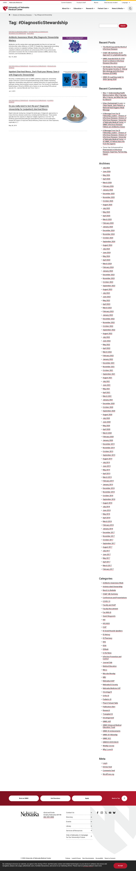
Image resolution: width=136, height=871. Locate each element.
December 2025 (109, 194)
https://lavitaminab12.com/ (113, 103)
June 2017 (107, 554)
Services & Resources (74, 831)
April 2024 (106, 260)
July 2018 (106, 507)
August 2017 (107, 547)
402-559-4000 (48, 817)
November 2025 (109, 197)
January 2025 (108, 227)
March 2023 (107, 308)
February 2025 (108, 223)
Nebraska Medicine (15, 2)
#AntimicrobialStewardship (38, 31)
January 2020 (108, 440)
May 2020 (106, 426)
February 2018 (108, 525)
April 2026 (106, 179)
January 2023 (108, 315)
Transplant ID (108, 714)
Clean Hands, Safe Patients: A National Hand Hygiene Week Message (114, 107)
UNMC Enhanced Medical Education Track (112, 726)
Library (68, 826)
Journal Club (107, 662)
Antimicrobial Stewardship (112, 587)
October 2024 (108, 238)
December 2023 (109, 275)
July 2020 (106, 418)
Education (77, 8)
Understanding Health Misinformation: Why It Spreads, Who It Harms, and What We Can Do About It (115, 96)
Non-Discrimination (88, 858)
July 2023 (106, 293)
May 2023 (106, 300)
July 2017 (106, 551)
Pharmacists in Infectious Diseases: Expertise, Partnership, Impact (115, 152)
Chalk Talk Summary (110, 594)
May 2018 (106, 514)
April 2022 (106, 348)
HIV (104, 620)
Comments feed (109, 770)
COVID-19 (106, 601)
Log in (105, 763)
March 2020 (107, 433)
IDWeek (105, 649)
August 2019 (107, 459)
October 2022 (108, 326)
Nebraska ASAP (109, 681)
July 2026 (106, 168)
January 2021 (108, 400)
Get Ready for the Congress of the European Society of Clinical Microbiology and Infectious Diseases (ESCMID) (115, 70)
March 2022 (107, 352)
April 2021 (106, 392)
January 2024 (108, 271)
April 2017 (106, 562)
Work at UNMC (24, 798)
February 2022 (108, 356)
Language (125, 2)
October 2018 (108, 496)
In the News (107, 653)
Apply (87, 798)
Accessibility (99, 858)
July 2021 (106, 381)
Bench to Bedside (109, 590)
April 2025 (106, 216)
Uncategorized (108, 718)
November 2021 (109, 367)
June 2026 (107, 171)
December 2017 (109, 532)
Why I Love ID (108, 749)
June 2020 (107, 422)
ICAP (104, 627)
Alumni (96, 2)
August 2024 (107, 245)
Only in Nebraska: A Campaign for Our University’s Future (77, 836)
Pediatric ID (107, 699)
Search (123, 26)
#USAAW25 (30, 33)
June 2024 (107, 252)
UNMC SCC (107, 738)
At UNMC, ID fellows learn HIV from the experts (114, 143)
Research (89, 8)
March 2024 (107, 264)
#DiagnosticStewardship (17, 33)
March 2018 (107, 521)
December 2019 (109, 444)
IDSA (104, 645)
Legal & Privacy (76, 858)
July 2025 (106, 208)
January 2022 (108, 359)
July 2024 (106, 249)
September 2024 (109, 241)
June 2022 (107, 341)
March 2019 (107, 477)
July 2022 (106, 337)
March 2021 (107, 396)
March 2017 (107, 565)
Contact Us (70, 813)
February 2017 (108, 569)
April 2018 (106, 518)
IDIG (104, 642)
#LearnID (50, 100)
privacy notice (88, 866)
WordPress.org (108, 774)
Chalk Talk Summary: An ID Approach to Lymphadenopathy (114, 54)
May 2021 (106, 389)
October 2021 (108, 370)
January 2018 (108, 529)
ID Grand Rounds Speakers (113, 631)
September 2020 (109, 411)
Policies (68, 858)
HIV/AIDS (106, 623)
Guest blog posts (109, 616)
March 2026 (107, 182)
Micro (105, 670)
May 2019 (106, 470)
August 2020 (107, 414)
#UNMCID (11, 67)
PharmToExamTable (110, 703)
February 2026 (108, 186)
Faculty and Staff (109, 605)
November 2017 (109, 536)
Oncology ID (107, 692)
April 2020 (106, 429)
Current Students (66, 2)
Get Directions (55, 798)
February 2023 (108, 311)
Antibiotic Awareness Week (113, 583)
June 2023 (107, 297)
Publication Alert (109, 707)
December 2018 (109, 488)
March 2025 (107, 219)
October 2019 (108, 451)
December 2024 (109, 230)
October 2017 (108, 540)
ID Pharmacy (107, 638)
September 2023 (109, 286)
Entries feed (107, 767)
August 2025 (107, 205)
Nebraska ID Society (110, 685)
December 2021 (109, 363)
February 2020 (108, 437)
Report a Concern (110, 858)
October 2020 (108, 407)
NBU (104, 677)
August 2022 (107, 333)
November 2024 (109, 234)
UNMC (5, 2)
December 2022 (109, 319)
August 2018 (107, 503)
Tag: (43, 15)
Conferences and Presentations (115, 598)
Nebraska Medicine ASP (112, 688)
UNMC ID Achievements (111, 731)
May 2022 (106, 344)
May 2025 (106, 212)
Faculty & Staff (81, 2)
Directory (69, 817)
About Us (65, 8)
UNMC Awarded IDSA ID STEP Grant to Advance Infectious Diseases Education (114, 61)
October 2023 (108, 282)
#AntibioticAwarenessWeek (18, 31)
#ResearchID (51, 66)
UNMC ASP (107, 721)
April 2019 (106, 473)
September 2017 (109, 543)
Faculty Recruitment (110, 609)
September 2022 (109, 330)
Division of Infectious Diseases (22, 15)
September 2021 (109, 374)
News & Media (117, 8)
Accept (120, 865)
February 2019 (108, 481)
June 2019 (107, 466)
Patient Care (102, 8)
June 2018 (107, 510)
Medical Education (110, 666)
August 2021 (107, 378)
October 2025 (108, 201)
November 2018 (109, 492)
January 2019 (108, 484)
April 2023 (106, 304)
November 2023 (109, 278)
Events (68, 822)
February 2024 (108, 267)
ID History (106, 634)
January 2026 (108, 190)
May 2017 (106, 558)
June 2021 (107, 385)
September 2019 (109, 455)
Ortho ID (106, 696)
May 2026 (106, 175)
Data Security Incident (110, 2)
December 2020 (109, 403)
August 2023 (107, 289)
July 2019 (106, 462)
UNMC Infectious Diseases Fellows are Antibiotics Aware (114, 126)
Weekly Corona (108, 746)
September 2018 (109, 499)
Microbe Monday (109, 673)
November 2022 (109, 322)
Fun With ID (107, 612)
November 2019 (109, 448)
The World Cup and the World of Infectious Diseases (115, 48)
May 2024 (106, 256)
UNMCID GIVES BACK (111, 742)
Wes (104, 93)
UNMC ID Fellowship (110, 735)
